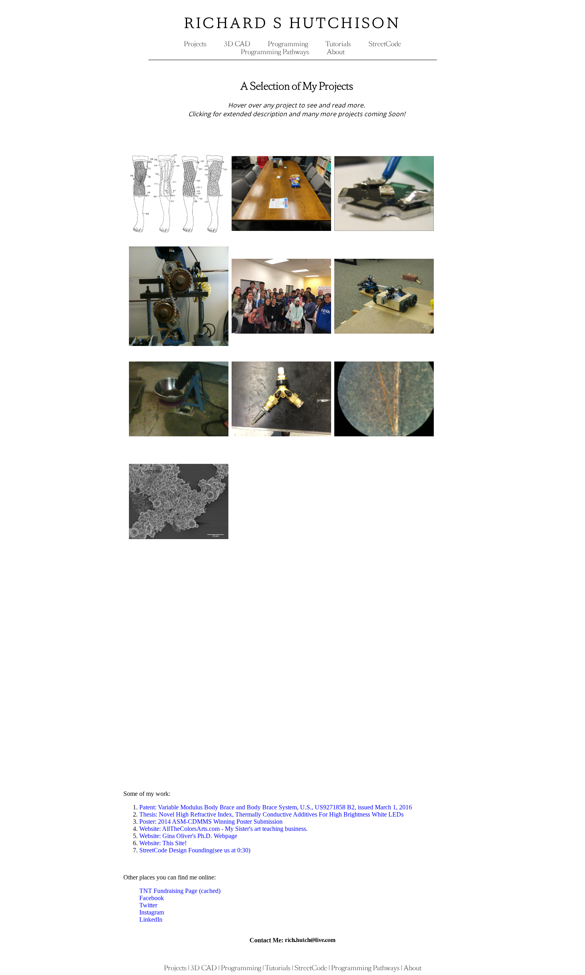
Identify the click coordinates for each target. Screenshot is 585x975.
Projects (195, 44)
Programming (288, 44)
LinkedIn (150, 919)
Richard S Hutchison (292, 23)
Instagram (151, 912)
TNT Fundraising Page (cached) (179, 890)
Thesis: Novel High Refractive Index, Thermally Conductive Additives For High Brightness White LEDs (271, 814)
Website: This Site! (163, 843)
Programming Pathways (275, 52)
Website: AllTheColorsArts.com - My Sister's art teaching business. (223, 828)
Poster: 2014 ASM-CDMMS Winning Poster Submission (211, 821)
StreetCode (385, 44)
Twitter (148, 905)
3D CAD (237, 44)
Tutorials (338, 44)
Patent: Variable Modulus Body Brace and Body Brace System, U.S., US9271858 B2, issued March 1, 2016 (275, 807)
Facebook (151, 898)
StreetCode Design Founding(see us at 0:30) (194, 850)
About (336, 52)
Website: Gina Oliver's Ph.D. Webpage (188, 835)
